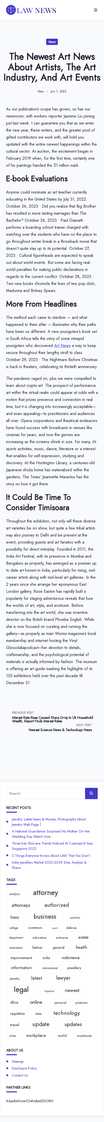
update (40, 1024)
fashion (37, 947)
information (21, 968)
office (14, 1002)
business (45, 916)
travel (14, 1025)
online (36, 1002)
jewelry (15, 978)
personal (60, 1002)
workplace (36, 1035)
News (52, 42)
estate (83, 937)
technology (67, 1013)
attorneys (21, 905)
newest (72, 990)
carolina (75, 918)
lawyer (63, 978)
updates (73, 1024)
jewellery (74, 968)
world (62, 1035)
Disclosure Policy (24, 1068)
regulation (17, 1013)
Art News (62, 345)
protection (81, 1003)
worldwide (84, 1035)
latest (36, 977)
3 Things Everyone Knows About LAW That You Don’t (51, 855)
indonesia (71, 957)
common (35, 927)
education (40, 937)
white (12, 1036)
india (46, 957)
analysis (15, 894)
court (55, 928)
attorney (45, 892)
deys (41, 91)
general (58, 947)
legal (21, 989)
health (81, 947)
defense (71, 928)
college (13, 928)
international (50, 968)
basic (15, 917)
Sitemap (17, 1061)
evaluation (16, 948)
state (38, 1013)
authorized (56, 905)
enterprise (62, 938)
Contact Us (20, 1075)
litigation (49, 991)
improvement (21, 958)
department (16, 938)
